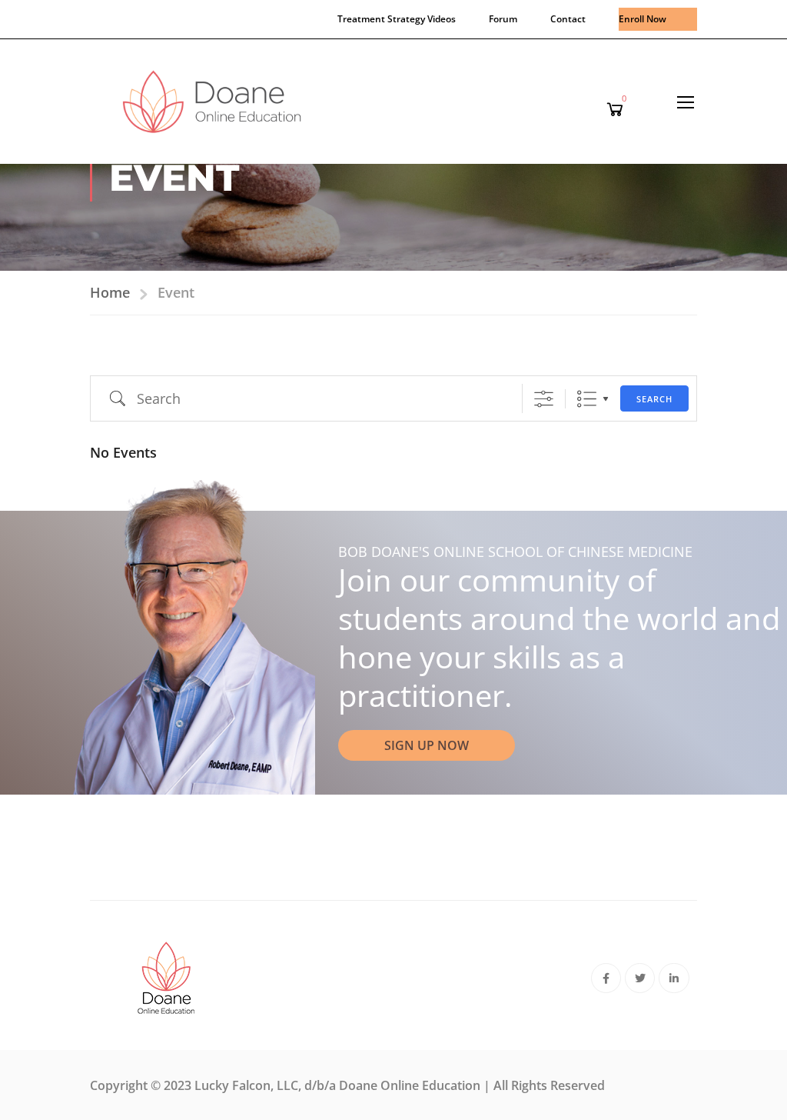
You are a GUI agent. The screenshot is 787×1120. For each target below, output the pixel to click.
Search (654, 399)
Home (110, 292)
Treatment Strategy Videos (396, 18)
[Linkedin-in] (674, 978)
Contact (568, 18)
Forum (503, 18)
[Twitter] (640, 978)
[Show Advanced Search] (543, 398)
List (586, 398)
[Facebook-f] (606, 978)
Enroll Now (642, 18)
